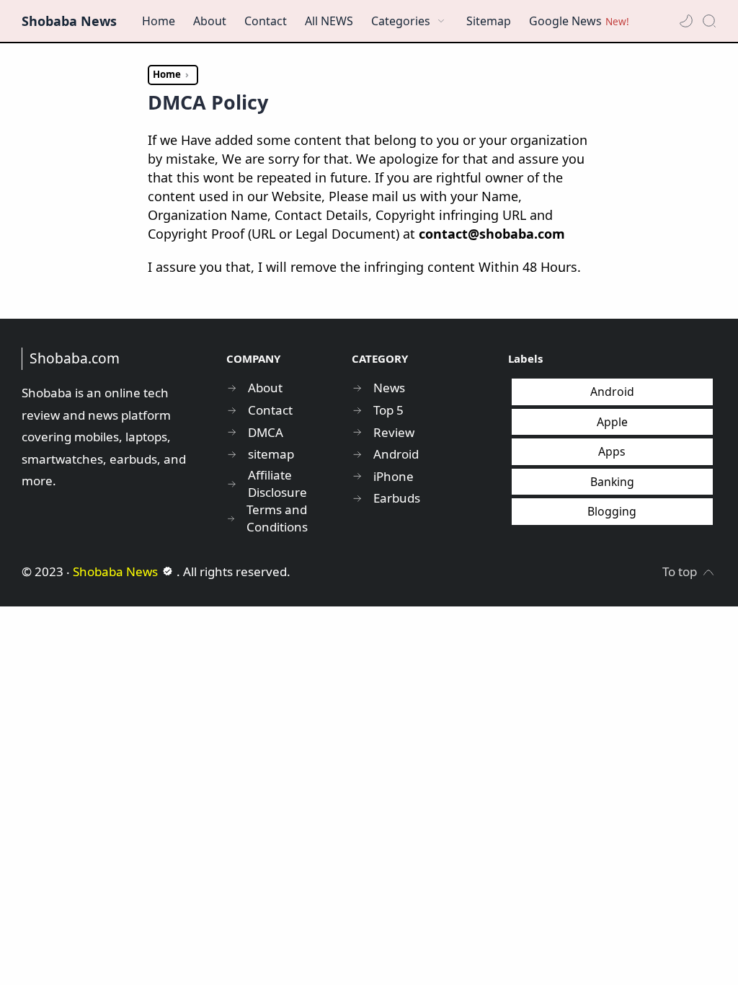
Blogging (611, 511)
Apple (612, 422)
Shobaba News (69, 21)
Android (612, 391)
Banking (612, 482)
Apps (612, 451)
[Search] (709, 21)
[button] (686, 21)
